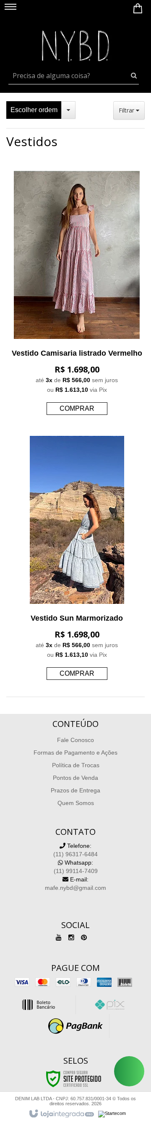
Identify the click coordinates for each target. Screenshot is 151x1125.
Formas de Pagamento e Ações (75, 752)
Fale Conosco (75, 740)
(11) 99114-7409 (76, 866)
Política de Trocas (75, 765)
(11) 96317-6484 (75, 850)
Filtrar (127, 110)
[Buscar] (134, 75)
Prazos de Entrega (75, 790)
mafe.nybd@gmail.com (75, 883)
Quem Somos (75, 803)
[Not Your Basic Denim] (75, 44)
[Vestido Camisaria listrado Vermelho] (77, 295)
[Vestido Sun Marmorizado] (77, 560)
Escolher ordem (33, 109)
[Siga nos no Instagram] (71, 937)
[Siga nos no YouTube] (58, 937)
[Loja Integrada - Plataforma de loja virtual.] (61, 1114)
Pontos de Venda (75, 777)
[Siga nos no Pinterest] (84, 937)
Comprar (77, 408)
